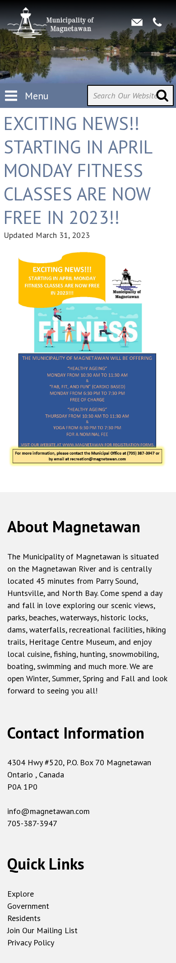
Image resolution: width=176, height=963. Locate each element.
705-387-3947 (32, 823)
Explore (20, 894)
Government (28, 906)
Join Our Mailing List (42, 930)
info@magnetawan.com (48, 811)
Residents (24, 918)
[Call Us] (157, 21)
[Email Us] (137, 21)
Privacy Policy (30, 942)
